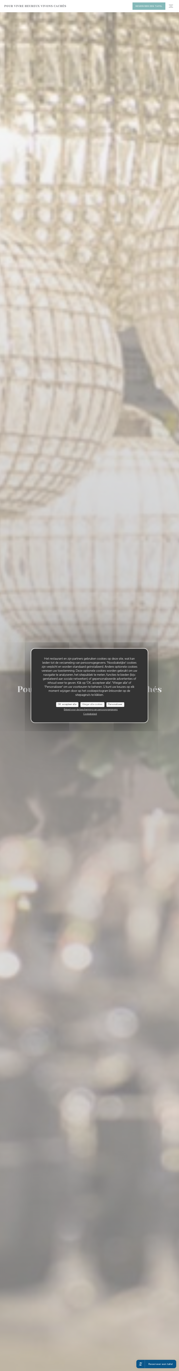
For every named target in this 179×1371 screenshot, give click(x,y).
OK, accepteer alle (67, 704)
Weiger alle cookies (92, 704)
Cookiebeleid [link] (90, 714)
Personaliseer (115, 704)
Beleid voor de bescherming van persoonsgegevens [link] (91, 709)
